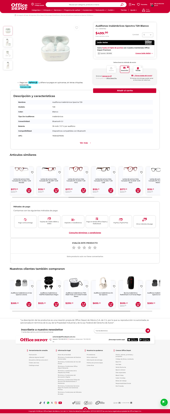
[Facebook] (44, 403)
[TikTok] (40, 403)
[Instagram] (55, 403)
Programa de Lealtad (72, 10)
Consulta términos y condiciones (85, 233)
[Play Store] (144, 339)
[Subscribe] (147, 330)
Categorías (36, 10)
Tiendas (124, 10)
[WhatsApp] (48, 403)
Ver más (84, 143)
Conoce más (25, 87)
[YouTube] (60, 403)
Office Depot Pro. (111, 78)
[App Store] (132, 339)
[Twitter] (52, 403)
